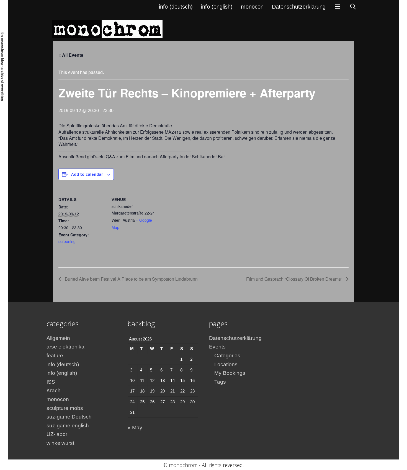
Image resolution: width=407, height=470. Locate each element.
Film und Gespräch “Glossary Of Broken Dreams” (294, 279)
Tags (220, 382)
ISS (51, 382)
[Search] (353, 6)
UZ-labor (57, 434)
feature (55, 355)
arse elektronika (65, 347)
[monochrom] (107, 29)
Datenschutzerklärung (299, 7)
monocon (252, 7)
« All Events (70, 55)
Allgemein (58, 338)
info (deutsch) (176, 7)
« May (135, 427)
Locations (226, 364)
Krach (54, 390)
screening (67, 241)
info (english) (217, 7)
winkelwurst (60, 443)
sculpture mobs (65, 408)
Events (217, 347)
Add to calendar (87, 174)
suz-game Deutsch (69, 417)
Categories (227, 355)
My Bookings (229, 373)
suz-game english (68, 425)
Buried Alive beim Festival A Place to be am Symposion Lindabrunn (131, 279)
